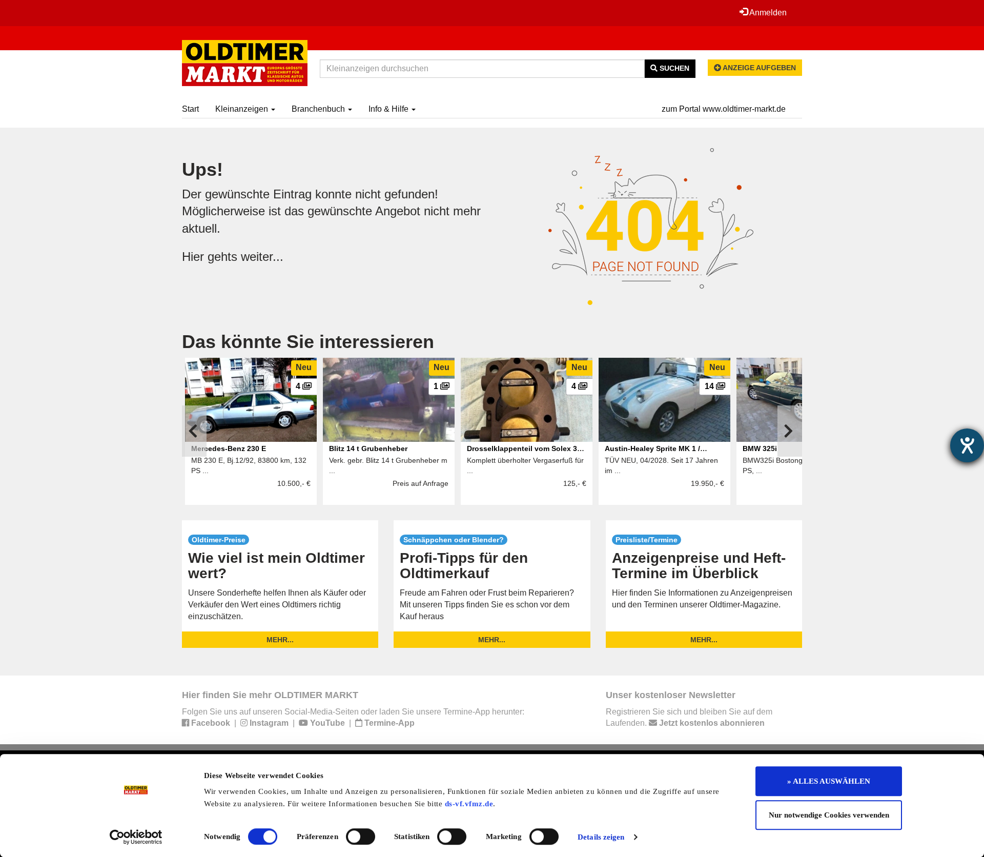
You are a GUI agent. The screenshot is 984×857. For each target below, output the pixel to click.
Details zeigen (601, 837)
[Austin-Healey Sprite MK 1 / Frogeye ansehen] (664, 400)
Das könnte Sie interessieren (308, 341)
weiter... (262, 256)
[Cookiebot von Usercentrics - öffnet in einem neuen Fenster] (136, 837)
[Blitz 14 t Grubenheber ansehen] (389, 400)
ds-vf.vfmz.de (469, 804)
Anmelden (767, 12)
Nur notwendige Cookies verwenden (829, 815)
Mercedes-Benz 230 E (228, 448)
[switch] (360, 836)
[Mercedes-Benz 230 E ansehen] (251, 400)
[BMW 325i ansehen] (802, 400)
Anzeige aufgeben (758, 68)
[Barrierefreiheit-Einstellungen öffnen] (967, 445)
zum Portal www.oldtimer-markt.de (724, 109)
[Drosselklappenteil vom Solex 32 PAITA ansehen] (526, 400)
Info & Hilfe (389, 109)
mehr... (280, 640)
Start (190, 109)
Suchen (673, 68)
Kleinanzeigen (242, 109)
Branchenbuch (319, 109)
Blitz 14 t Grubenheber (368, 448)
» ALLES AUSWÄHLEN (828, 781)
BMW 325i (760, 448)
